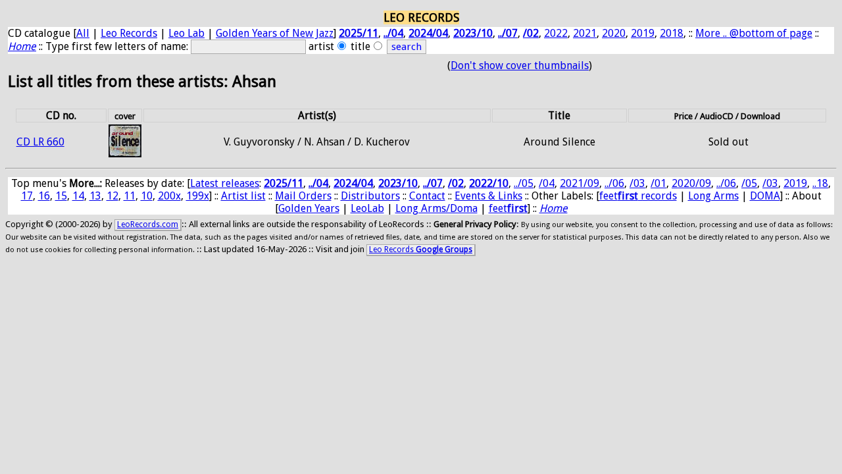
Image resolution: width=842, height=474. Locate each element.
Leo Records (129, 33)
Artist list (243, 196)
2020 (614, 33)
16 (44, 196)
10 (147, 196)
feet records (638, 196)
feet (508, 208)
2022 (556, 33)
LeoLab (367, 208)
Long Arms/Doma (436, 208)
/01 (658, 183)
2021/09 (579, 183)
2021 (585, 33)
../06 (614, 183)
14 (78, 196)
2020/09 (691, 183)
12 (112, 196)
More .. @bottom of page (753, 33)
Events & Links (488, 196)
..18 (820, 183)
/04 (547, 183)
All (82, 33)
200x (169, 196)
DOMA (765, 196)
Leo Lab (186, 33)
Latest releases (224, 183)
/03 (637, 183)
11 (130, 196)
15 (61, 196)
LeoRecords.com (147, 224)
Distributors (370, 196)
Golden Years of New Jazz (275, 33)
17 (27, 196)
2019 (643, 33)
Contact (427, 196)
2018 (671, 33)
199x (197, 196)
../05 (523, 183)
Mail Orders (303, 196)
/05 (749, 183)
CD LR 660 (40, 142)
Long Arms (713, 196)
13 (95, 196)
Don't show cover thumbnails (520, 65)
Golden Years (308, 208)
